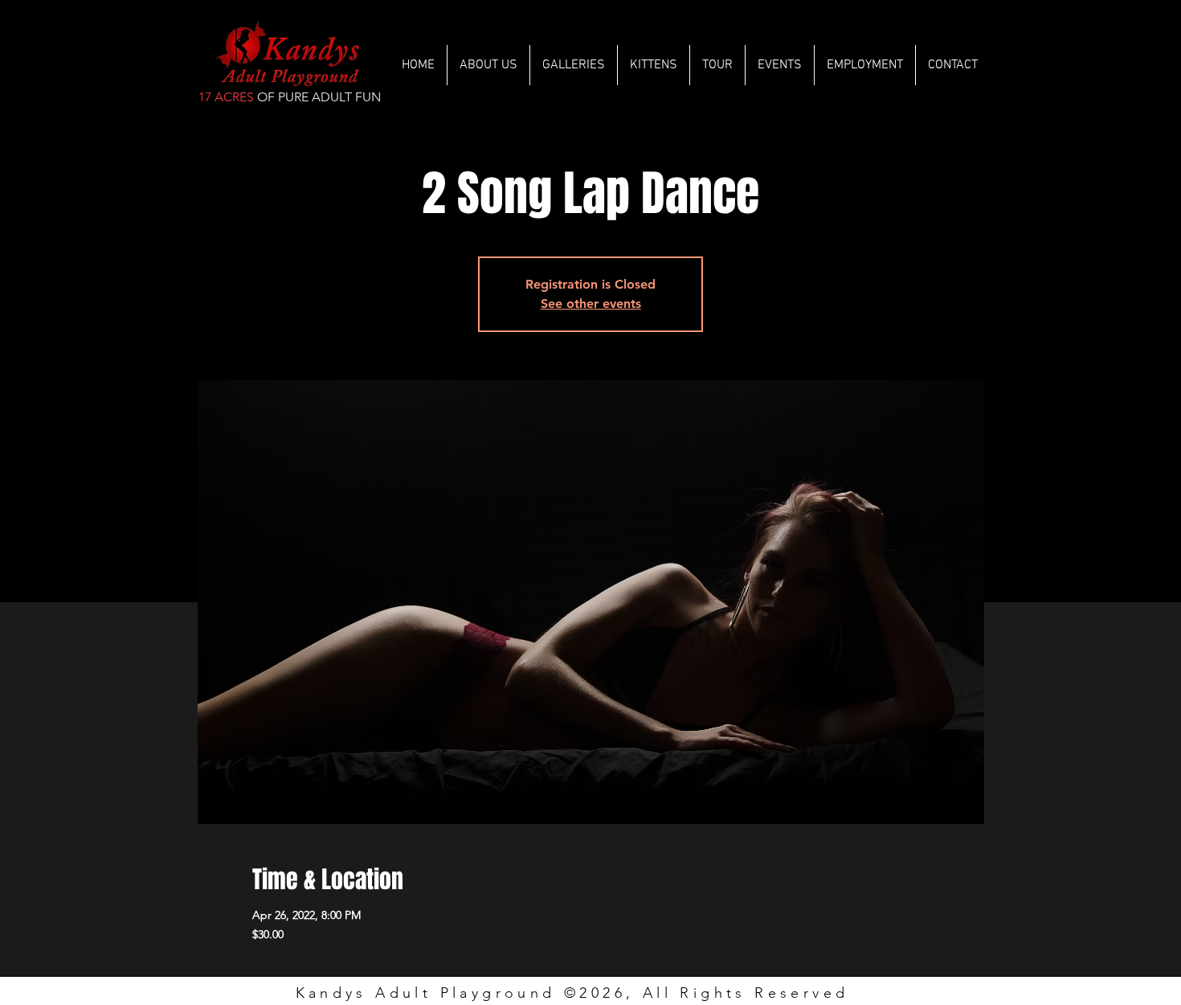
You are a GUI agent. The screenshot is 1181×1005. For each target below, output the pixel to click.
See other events (591, 303)
